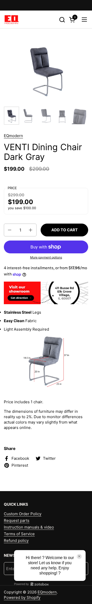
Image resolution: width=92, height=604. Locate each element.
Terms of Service (19, 533)
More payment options (46, 257)
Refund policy (16, 540)
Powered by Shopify (22, 597)
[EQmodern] (11, 19)
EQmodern (13, 135)
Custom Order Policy (22, 513)
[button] (62, 19)
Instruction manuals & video (29, 527)
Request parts (16, 520)
